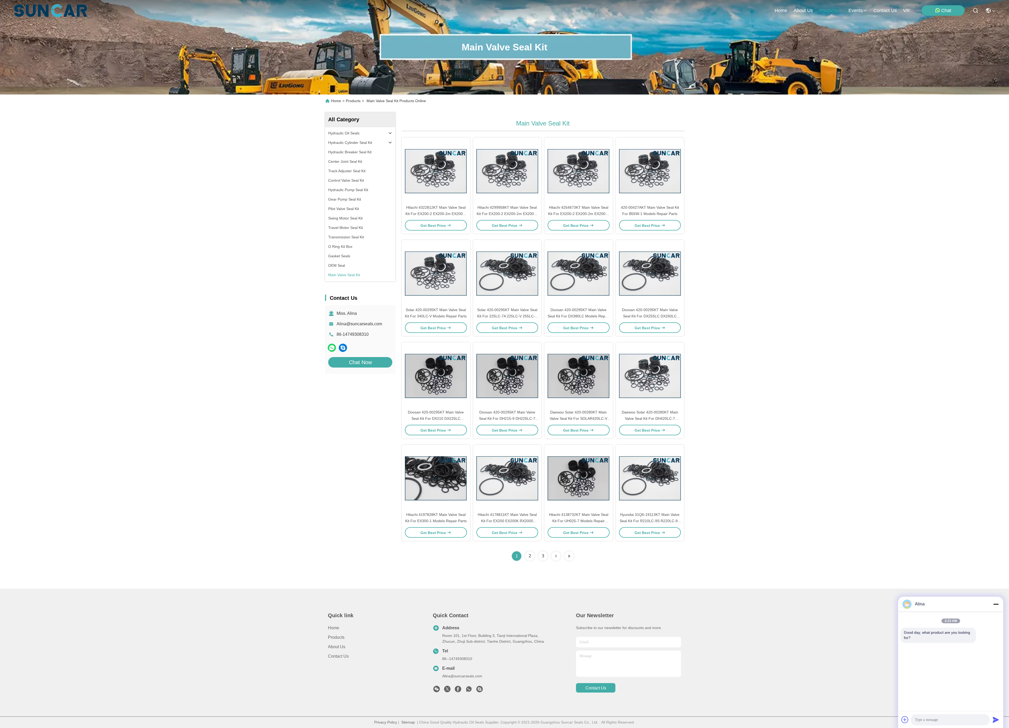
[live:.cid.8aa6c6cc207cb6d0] (343, 348)
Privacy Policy (385, 722)
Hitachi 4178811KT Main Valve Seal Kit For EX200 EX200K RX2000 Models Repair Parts (507, 520)
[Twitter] (447, 690)
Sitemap (408, 722)
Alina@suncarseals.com (359, 324)
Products (353, 101)
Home (781, 10)
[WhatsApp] (332, 348)
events (855, 10)
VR (906, 10)
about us (803, 10)
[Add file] (905, 719)
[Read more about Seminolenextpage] (556, 556)
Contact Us (338, 656)
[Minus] (996, 604)
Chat (946, 10)
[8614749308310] (468, 690)
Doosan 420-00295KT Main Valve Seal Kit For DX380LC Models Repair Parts (578, 316)
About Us (336, 647)
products (828, 10)
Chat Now (360, 362)
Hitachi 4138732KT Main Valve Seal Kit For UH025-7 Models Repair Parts (578, 520)
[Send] (996, 719)
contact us (885, 10)
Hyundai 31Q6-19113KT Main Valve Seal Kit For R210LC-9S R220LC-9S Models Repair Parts (650, 520)
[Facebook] (458, 690)
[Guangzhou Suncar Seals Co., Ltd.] (50, 10)
